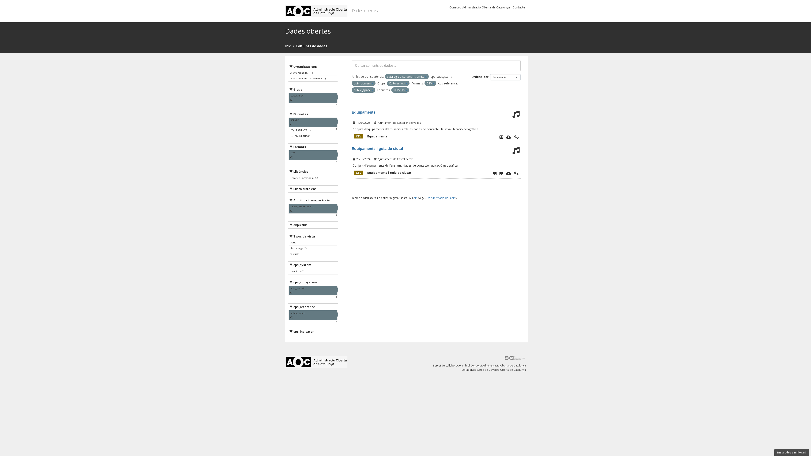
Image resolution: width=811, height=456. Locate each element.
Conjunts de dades (311, 46)
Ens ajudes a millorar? (791, 452)
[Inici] (317, 11)
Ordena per (480, 77)
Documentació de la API (441, 198)
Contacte (519, 7)
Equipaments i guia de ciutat (377, 149)
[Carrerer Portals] (501, 173)
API (415, 198)
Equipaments (364, 112)
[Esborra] (426, 76)
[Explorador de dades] (501, 137)
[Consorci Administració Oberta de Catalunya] (515, 359)
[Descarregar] (508, 137)
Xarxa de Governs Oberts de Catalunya (501, 370)
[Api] (516, 137)
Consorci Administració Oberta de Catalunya (479, 7)
